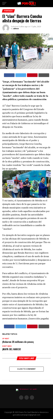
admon (16, 29)
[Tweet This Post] (20, 75)
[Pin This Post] (32, 75)
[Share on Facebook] (9, 75)
